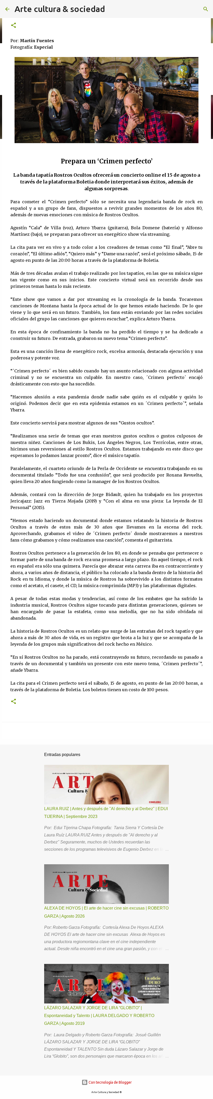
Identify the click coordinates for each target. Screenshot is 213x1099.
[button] (13, 25)
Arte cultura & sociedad (60, 9)
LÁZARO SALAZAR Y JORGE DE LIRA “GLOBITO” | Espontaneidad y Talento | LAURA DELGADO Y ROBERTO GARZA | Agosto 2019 (99, 1016)
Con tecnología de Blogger (110, 1082)
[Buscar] (206, 9)
